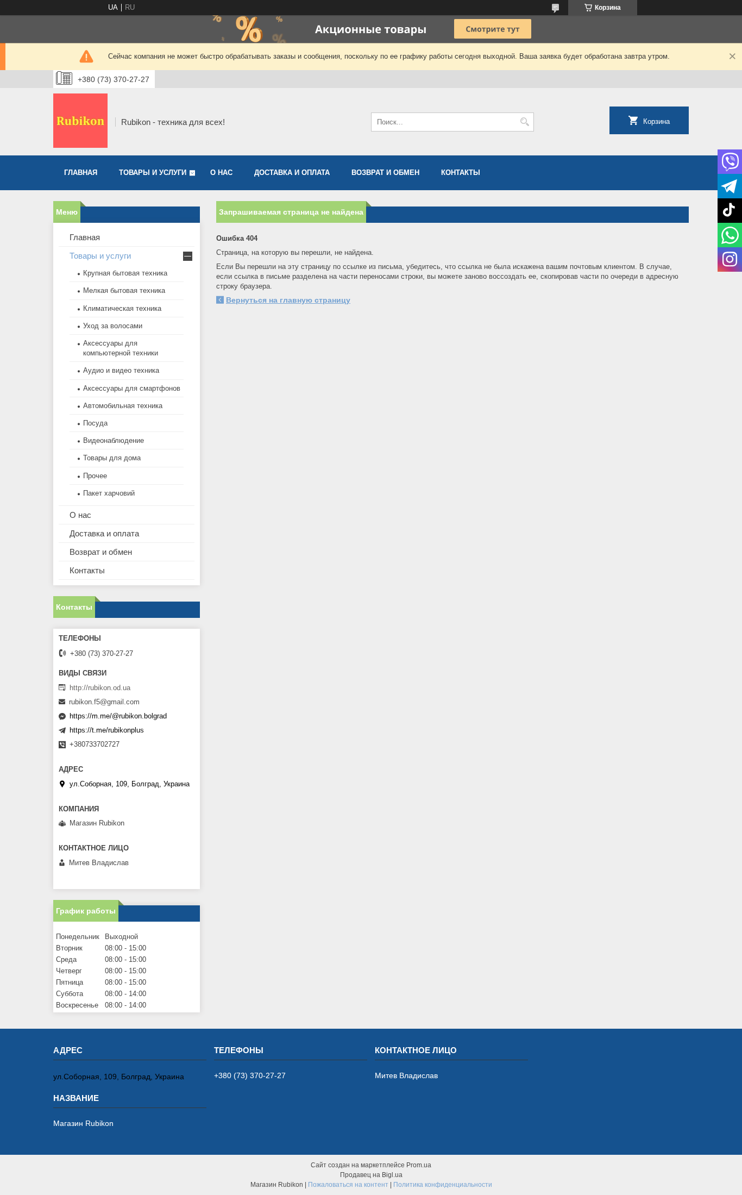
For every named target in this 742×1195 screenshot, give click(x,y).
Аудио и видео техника (121, 370)
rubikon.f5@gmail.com (104, 702)
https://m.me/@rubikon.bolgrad (118, 716)
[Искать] (524, 122)
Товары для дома (112, 458)
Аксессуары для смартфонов (131, 388)
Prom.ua (418, 1165)
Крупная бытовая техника (125, 273)
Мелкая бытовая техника (124, 290)
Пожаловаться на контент (348, 1184)
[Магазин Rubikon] (80, 121)
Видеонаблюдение (113, 440)
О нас (221, 172)
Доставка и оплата (292, 172)
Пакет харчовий (109, 493)
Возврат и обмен (385, 172)
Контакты (460, 172)
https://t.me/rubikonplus (107, 730)
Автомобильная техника (122, 406)
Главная (80, 172)
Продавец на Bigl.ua (371, 1175)
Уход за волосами (112, 326)
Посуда (95, 423)
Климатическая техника (122, 308)
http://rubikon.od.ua (100, 688)
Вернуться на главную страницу (288, 300)
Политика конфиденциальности (442, 1184)
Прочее (95, 476)
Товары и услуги (152, 172)
